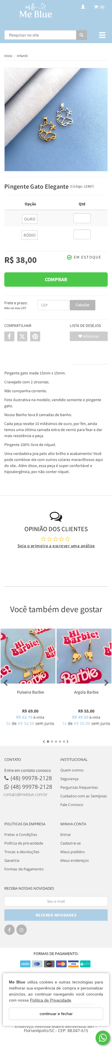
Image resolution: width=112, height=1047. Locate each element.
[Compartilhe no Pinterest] (35, 336)
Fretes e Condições (20, 834)
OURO (29, 219)
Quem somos (72, 770)
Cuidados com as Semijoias (83, 796)
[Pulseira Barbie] (28, 656)
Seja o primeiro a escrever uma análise (56, 545)
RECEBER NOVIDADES (56, 915)
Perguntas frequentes (79, 787)
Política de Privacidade (50, 1000)
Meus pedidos (72, 851)
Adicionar (90, 336)
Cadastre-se (70, 843)
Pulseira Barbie (30, 692)
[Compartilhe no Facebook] (9, 336)
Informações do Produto (38, 358)
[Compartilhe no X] (22, 336)
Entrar (65, 834)
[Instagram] (21, 931)
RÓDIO (30, 235)
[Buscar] (81, 35)
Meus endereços (74, 860)
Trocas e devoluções (21, 851)
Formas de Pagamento (24, 869)
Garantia (11, 860)
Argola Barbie (86, 692)
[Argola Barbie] (84, 656)
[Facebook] (9, 931)
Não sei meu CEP (15, 308)
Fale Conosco (71, 804)
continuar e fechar (56, 1013)
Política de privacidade (23, 843)
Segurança (69, 778)
